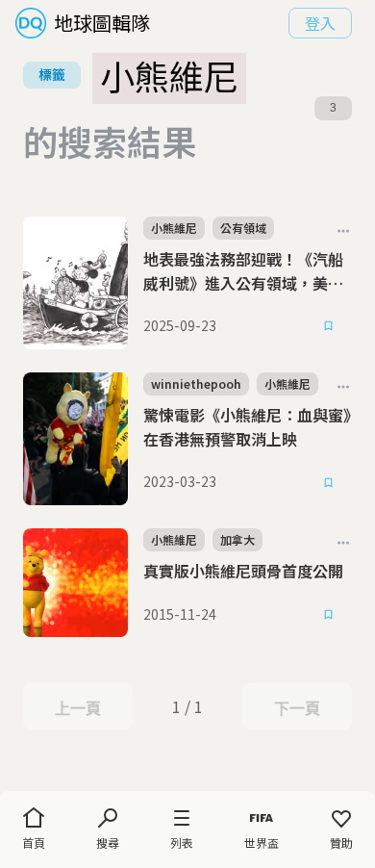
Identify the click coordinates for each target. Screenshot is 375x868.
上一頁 (77, 708)
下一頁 (296, 708)
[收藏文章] (329, 326)
